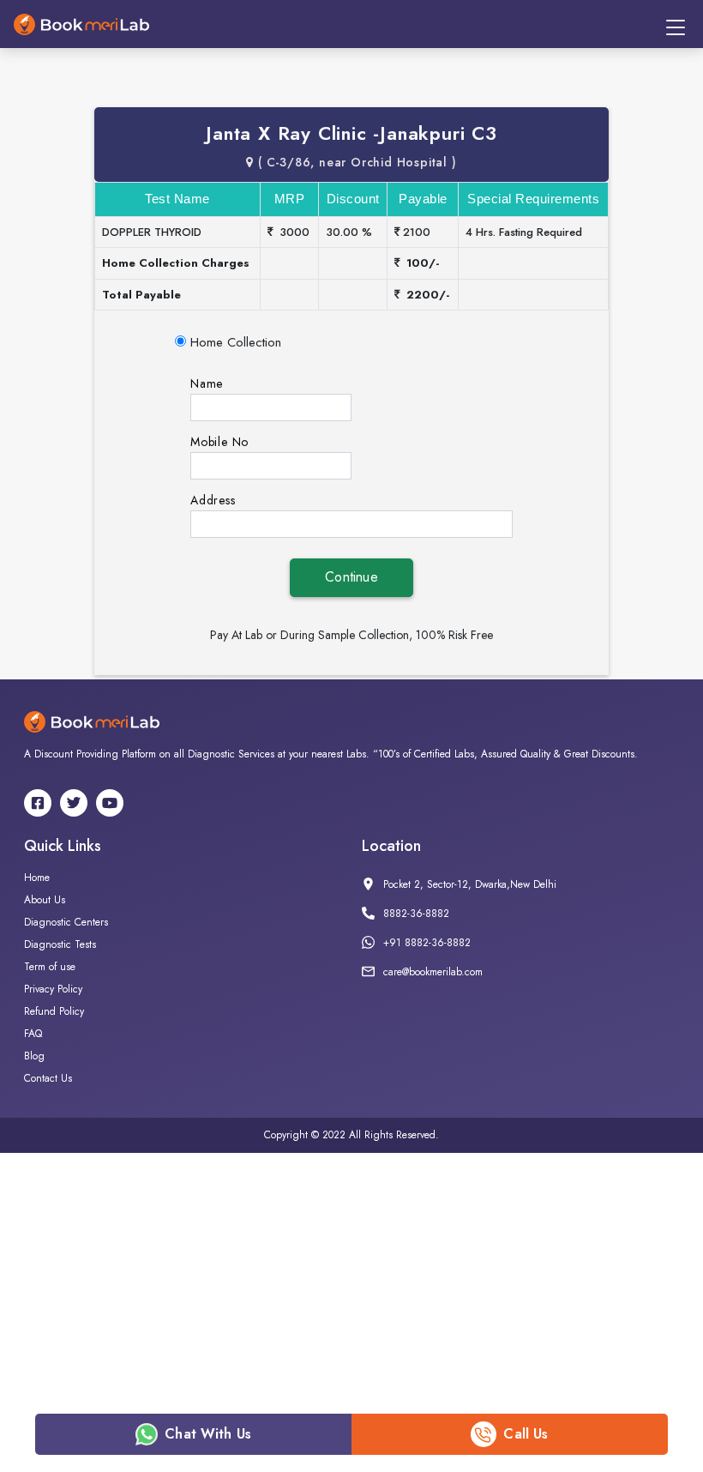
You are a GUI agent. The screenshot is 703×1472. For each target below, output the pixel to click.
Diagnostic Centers (66, 922)
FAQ (33, 1033)
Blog (34, 1056)
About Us (44, 900)
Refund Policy (54, 1011)
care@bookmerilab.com (433, 972)
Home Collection (235, 342)
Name (206, 383)
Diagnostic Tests (60, 944)
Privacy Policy (53, 989)
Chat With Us (208, 1434)
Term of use (49, 966)
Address (213, 500)
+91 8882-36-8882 (427, 942)
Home (37, 877)
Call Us (525, 1434)
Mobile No (219, 441)
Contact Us (48, 1078)
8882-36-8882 (416, 913)
